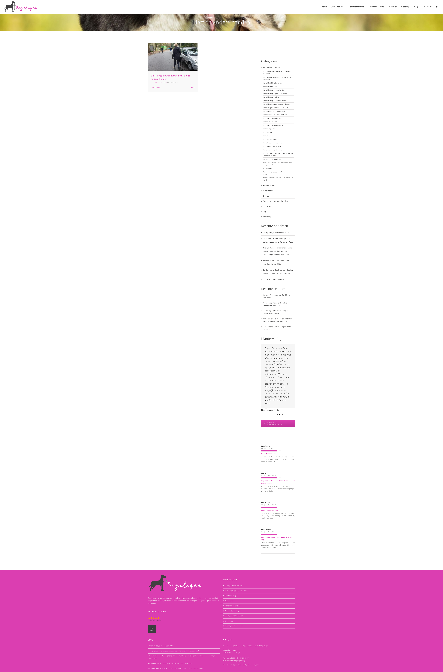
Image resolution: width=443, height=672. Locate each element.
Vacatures (267, 206)
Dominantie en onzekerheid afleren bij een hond (277, 72)
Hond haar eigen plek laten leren (275, 115)
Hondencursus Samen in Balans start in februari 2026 (170, 663)
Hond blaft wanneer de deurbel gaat (276, 104)
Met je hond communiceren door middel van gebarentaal (277, 164)
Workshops (267, 216)
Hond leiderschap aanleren (273, 143)
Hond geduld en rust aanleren (274, 111)
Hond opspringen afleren (272, 146)
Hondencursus (269, 185)
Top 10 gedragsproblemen (235, 616)
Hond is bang (268, 132)
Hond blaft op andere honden (274, 90)
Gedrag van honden (271, 67)
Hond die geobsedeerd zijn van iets (276, 108)
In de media (268, 191)
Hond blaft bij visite (270, 87)
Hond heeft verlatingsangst (273, 125)
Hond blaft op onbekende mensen (275, 101)
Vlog (264, 211)
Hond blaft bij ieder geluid (272, 83)
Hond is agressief (269, 129)
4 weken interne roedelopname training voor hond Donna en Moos (175, 651)
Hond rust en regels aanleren (273, 150)
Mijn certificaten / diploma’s (236, 591)
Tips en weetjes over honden (275, 201)
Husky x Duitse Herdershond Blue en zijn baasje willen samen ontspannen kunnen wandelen (277, 251)
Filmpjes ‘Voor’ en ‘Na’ (234, 586)
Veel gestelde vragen (233, 611)
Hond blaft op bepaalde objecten (275, 94)
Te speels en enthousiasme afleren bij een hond (278, 179)
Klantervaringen (231, 596)
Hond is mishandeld (270, 139)
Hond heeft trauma (270, 122)
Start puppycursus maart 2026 (276, 232)
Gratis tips (229, 621)
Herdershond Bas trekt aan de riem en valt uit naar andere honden (176, 668)
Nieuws (266, 196)
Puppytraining (268, 168)
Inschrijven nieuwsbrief (234, 626)
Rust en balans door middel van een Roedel (276, 173)
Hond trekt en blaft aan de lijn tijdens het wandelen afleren (278, 154)
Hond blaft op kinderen (271, 97)
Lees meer (155, 88)
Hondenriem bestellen (234, 606)
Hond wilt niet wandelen (272, 159)
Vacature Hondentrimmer (274, 279)
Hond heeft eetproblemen (272, 118)
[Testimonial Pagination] (274, 414)
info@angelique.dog (237, 660)
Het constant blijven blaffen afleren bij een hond (277, 78)
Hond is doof (267, 136)
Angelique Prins (161, 82)
